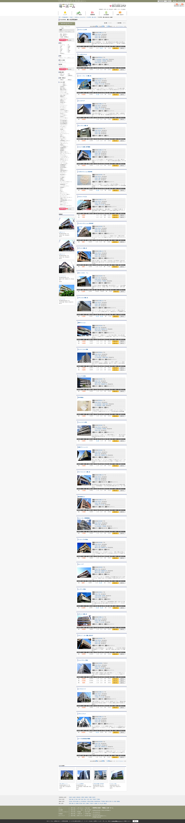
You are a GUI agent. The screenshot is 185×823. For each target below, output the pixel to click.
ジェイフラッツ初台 (83, 660)
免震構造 (62, 149)
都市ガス (62, 136)
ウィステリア (81, 100)
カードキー (63, 106)
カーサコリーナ (82, 688)
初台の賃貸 (87, 811)
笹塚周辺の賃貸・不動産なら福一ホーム (102, 807)
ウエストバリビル (82, 196)
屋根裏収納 (63, 184)
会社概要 (61, 809)
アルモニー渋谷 (113, 783)
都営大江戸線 (97, 329)
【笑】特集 (72, 811)
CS (61, 188)
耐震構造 (62, 150)
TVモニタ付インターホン (66, 197)
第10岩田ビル (81, 496)
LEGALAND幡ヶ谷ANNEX (99, 783)
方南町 (103, 405)
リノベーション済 (64, 93)
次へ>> (122, 26)
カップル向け (63, 115)
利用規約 (61, 813)
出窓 (61, 134)
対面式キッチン (64, 159)
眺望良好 (62, 100)
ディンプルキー (64, 202)
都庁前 (102, 572)
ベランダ (62, 130)
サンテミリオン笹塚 (83, 349)
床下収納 (62, 180)
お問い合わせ (80, 808)
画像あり (62, 79)
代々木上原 (101, 83)
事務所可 (62, 96)
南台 (101, 57)
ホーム (60, 808)
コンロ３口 (63, 161)
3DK (61, 50)
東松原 (105, 803)
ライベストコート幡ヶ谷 (84, 471)
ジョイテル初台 (82, 376)
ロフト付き (63, 126)
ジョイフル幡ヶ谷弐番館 (84, 146)
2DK (69, 47)
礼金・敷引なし (63, 35)
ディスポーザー (64, 160)
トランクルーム (64, 183)
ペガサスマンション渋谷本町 (85, 171)
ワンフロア (63, 108)
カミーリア (81, 564)
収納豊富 (62, 187)
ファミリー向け (64, 117)
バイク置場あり (64, 146)
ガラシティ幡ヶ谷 (82, 614)
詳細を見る (115, 48)
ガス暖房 (62, 177)
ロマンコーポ (62, 299)
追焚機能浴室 (63, 164)
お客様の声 (79, 813)
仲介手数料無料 (64, 120)
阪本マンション (82, 322)
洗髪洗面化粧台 (64, 170)
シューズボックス (64, 186)
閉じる (135, 821)
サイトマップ (62, 815)
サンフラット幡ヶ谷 (83, 125)
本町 (101, 128)
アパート (62, 26)
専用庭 (62, 129)
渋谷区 (99, 32)
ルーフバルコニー (64, 133)
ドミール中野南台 (80, 783)
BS (61, 190)
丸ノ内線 (114, 801)
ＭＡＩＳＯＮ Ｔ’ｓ (83, 272)
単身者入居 (63, 102)
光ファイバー (63, 193)
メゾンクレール (63, 276)
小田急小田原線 (98, 595)
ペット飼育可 (63, 85)
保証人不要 (63, 95)
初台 (99, 36)
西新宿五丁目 (104, 329)
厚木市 (93, 797)
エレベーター (63, 142)
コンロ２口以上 (64, 156)
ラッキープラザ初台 (83, 539)
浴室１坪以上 (63, 171)
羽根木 (98, 799)
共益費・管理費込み (64, 37)
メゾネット (63, 127)
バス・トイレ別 (64, 163)
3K (68, 49)
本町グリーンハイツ (83, 447)
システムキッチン (64, 157)
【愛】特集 (72, 809)
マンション (67, 26)
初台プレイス (62, 232)
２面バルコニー (64, 143)
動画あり (70, 79)
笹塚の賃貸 (87, 808)
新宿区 (86, 797)
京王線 (96, 34)
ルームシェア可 (64, 112)
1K (68, 44)
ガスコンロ (63, 154)
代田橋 (77, 803)
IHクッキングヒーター (65, 153)
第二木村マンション (64, 783)
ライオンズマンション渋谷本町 (85, 223)
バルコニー (63, 132)
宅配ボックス (63, 198)
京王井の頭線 (75, 801)
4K (60, 51)
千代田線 (96, 83)
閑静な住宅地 (63, 89)
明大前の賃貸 (88, 815)
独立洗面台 (63, 174)
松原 (82, 799)
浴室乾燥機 (63, 166)
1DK (61, 46)
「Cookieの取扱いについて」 (116, 821)
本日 (69, 74)
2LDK (61, 49)
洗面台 (62, 169)
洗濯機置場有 (63, 147)
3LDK (69, 50)
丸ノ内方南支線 (98, 59)
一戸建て (62, 28)
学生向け (62, 113)
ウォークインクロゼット (66, 181)
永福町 (95, 803)
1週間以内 (70, 75)
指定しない (62, 74)
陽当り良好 (63, 88)
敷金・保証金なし (64, 34)
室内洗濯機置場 (64, 123)
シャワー (62, 173)
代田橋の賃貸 (88, 813)
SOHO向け (63, 109)
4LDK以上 (62, 53)
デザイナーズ (63, 91)
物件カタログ (80, 815)
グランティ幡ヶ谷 (82, 248)
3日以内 (62, 75)
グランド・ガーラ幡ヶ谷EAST (85, 635)
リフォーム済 (63, 92)
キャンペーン (63, 119)
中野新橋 (104, 61)
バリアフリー (63, 98)
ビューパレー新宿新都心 (84, 518)
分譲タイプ (63, 99)
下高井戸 (94, 799)
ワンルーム (62, 44)
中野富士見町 (105, 59)
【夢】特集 (72, 808)
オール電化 (63, 137)
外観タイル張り (64, 152)
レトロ (62, 103)
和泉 (76, 799)
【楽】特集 (72, 815)
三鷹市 (90, 797)
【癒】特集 (72, 813)
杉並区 (74, 797)
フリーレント (63, 105)
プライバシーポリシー (63, 811)
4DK (69, 51)
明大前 (80, 803)
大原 (88, 799)
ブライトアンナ (82, 713)
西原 (101, 663)
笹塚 (99, 37)
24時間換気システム (65, 140)
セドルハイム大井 (82, 29)
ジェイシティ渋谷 (82, 422)
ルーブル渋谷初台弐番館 (84, 738)
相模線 (118, 801)
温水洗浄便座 (63, 167)
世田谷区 (78, 797)
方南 (91, 799)
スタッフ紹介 (80, 809)
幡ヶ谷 (101, 32)
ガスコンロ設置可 (64, 110)
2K (60, 47)
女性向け (62, 116)
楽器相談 (62, 86)
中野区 (99, 57)
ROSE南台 (80, 397)
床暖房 (62, 178)
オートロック (63, 195)
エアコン (62, 176)
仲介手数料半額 (64, 122)
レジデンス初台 (82, 589)
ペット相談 (63, 84)
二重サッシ (63, 139)
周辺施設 (79, 811)
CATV (62, 191)
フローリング (63, 125)
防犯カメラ (63, 204)
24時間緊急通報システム (66, 200)
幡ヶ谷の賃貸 (88, 809)
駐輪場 (62, 144)
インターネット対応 (65, 194)
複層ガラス (63, 201)
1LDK (69, 46)
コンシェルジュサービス (66, 205)
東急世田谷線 (97, 801)
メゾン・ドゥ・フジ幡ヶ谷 (84, 75)
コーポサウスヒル (82, 54)
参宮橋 (103, 595)
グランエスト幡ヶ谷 (83, 297)
